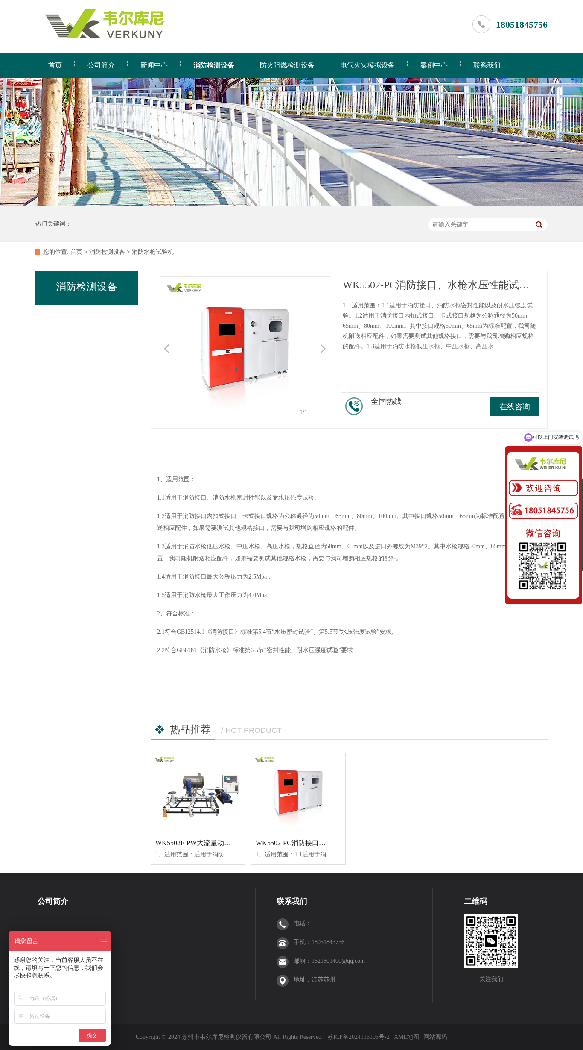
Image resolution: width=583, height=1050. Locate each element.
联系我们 (487, 65)
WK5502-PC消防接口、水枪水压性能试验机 (321, 843)
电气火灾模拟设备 (367, 65)
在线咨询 (514, 407)
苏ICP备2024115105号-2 (358, 1037)
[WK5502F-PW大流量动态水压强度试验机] (198, 793)
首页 (55, 65)
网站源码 (435, 1037)
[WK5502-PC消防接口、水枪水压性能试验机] (298, 793)
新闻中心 (154, 65)
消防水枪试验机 (153, 252)
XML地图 (406, 1037)
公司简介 (101, 65)
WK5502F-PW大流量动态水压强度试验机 (217, 843)
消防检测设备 (213, 65)
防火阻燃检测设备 (287, 65)
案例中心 (434, 65)
